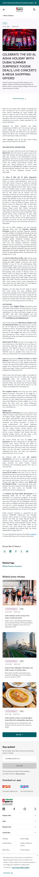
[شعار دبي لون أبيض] (7, 802)
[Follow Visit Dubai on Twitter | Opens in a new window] (35, 809)
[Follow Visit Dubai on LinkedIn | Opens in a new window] (3, 809)
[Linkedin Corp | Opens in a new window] (10, 551)
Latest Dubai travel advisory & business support (18, 2)
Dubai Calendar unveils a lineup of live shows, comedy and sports (17, 616)
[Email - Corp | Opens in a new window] (27, 551)
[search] (34, 10)
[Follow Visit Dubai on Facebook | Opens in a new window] (14, 809)
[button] (7, 873)
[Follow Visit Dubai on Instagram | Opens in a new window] (25, 809)
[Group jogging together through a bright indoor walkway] (19, 593)
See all (18, 734)
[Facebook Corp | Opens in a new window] (16, 551)
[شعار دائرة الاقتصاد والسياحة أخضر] (19, 10)
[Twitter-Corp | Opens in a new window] (21, 551)
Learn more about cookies (20, 867)
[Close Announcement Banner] (35, 3)
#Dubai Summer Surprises (12, 566)
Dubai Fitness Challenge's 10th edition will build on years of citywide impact (19, 669)
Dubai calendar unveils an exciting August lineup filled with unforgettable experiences (19, 719)
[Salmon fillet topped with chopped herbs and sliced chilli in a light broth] (19, 695)
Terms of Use (20, 773)
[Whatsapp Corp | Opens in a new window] (4, 551)
